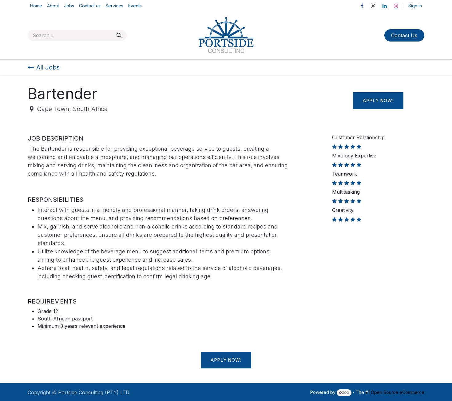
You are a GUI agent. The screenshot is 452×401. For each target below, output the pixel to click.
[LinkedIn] (385, 6)
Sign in (415, 5)
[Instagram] (396, 6)
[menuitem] (36, 5)
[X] (373, 6)
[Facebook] (362, 6)
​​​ (404, 35)
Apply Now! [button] (378, 100)
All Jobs (48, 67)
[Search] (119, 35)
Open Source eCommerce (397, 392)
